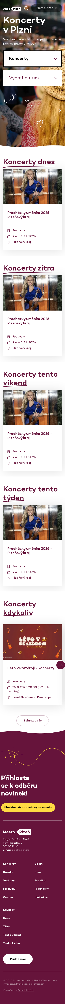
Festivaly (9, 888)
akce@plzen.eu (20, 849)
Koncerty (9, 863)
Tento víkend (12, 934)
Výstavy (9, 880)
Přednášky (42, 888)
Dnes (6, 918)
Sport (39, 863)
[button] (26, 8)
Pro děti (40, 880)
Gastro (8, 897)
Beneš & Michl (26, 990)
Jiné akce (41, 897)
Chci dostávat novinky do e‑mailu (28, 807)
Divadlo (8, 872)
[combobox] (32, 58)
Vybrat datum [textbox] (24, 77)
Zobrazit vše (32, 720)
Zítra (6, 926)
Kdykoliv (9, 909)
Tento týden (11, 943)
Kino (38, 872)
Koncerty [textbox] (19, 58)
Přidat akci (18, 959)
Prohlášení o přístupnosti (30, 983)
